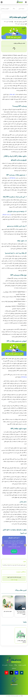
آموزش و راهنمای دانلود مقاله (19, 21)
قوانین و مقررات (22, 665)
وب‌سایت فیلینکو (7, 214)
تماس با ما (4, 665)
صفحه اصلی (21, 8)
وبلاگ (15, 665)
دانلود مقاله (12, 94)
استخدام (14, 668)
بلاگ (14, 8)
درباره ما (11, 665)
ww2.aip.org (12, 178)
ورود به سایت (14, 579)
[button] (2, 545)
